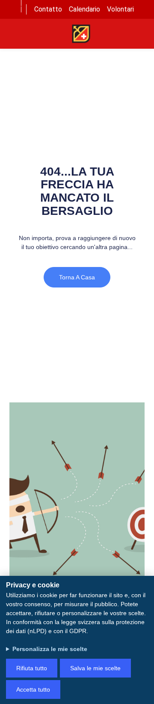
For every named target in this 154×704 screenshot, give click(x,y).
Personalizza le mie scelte (49, 648)
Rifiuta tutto (31, 668)
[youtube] (13, 9)
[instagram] (13, 16)
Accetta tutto (33, 689)
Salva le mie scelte (95, 668)
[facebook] (13, 3)
